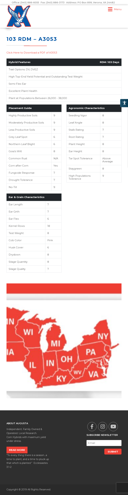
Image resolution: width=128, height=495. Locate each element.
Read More (17, 450)
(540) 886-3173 (55, 2)
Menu (118, 9)
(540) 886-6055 (29, 2)
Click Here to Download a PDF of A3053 (31, 52)
